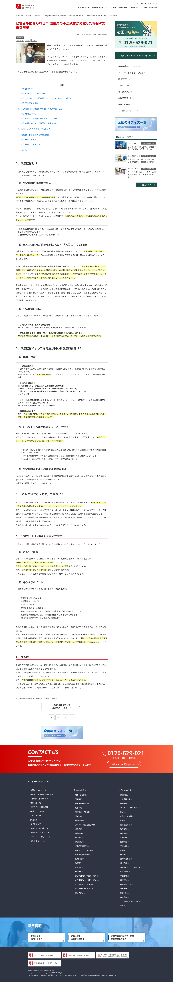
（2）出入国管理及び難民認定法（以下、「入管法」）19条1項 (46, 98)
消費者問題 (79, 833)
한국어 (155, 3)
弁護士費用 (123, 7)
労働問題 (78, 799)
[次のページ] (72, 717)
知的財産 (123, 846)
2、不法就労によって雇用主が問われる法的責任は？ (40, 108)
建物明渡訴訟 (125, 859)
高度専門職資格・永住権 (84, 888)
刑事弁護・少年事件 (82, 803)
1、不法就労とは (25, 88)
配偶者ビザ (79, 893)
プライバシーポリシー (39, 836)
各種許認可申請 (126, 884)
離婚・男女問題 (81, 795)
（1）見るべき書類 (28, 139)
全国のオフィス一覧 (38, 790)
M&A (122, 812)
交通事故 (78, 808)
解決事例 (33, 820)
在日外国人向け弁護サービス (86, 880)
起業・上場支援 (126, 816)
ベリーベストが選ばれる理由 (41, 794)
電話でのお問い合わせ (39, 828)
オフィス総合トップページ (39, 781)
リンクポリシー (36, 841)
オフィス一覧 (111, 7)
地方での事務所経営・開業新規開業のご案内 (122, 937)
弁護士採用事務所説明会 (36, 937)
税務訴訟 (123, 833)
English (141, 3)
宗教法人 (123, 905)
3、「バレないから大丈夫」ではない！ (34, 129)
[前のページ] (51, 717)
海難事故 (78, 863)
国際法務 (123, 880)
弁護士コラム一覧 (37, 811)
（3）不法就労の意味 (29, 103)
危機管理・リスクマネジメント (131, 867)
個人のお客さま (83, 7)
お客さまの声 (35, 815)
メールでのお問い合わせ (40, 832)
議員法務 (123, 897)
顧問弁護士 (124, 795)
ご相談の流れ (134, 7)
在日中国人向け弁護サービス (86, 876)
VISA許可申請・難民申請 (84, 884)
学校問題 (78, 842)
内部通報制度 (125, 871)
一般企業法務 (125, 799)
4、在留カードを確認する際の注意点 (34, 134)
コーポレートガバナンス (129, 808)
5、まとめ (22, 150)
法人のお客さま (97, 7)
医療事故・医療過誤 (82, 854)
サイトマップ (35, 824)
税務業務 (78, 871)
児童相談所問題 (81, 846)
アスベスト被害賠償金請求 (85, 825)
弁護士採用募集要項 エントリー (80, 937)
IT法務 (122, 820)
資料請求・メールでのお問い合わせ (136, 55)
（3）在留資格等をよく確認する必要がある (38, 123)
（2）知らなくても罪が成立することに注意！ (39, 118)
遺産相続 (78, 829)
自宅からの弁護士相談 (39, 807)
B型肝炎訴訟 (79, 820)
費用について (35, 803)
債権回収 (123, 863)
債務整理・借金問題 (82, 812)
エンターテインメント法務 (130, 901)
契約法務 (123, 803)
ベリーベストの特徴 (149, 7)
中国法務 (123, 876)
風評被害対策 (125, 825)
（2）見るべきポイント (30, 144)
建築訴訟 (123, 854)
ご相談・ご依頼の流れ (39, 798)
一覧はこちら (145, 185)
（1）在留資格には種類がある (33, 93)
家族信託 (78, 867)
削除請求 (78, 837)
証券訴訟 (78, 859)
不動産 (122, 850)
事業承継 (123, 888)
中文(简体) (148, 3)
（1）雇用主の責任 (28, 113)
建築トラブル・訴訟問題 (84, 850)
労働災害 (78, 816)
